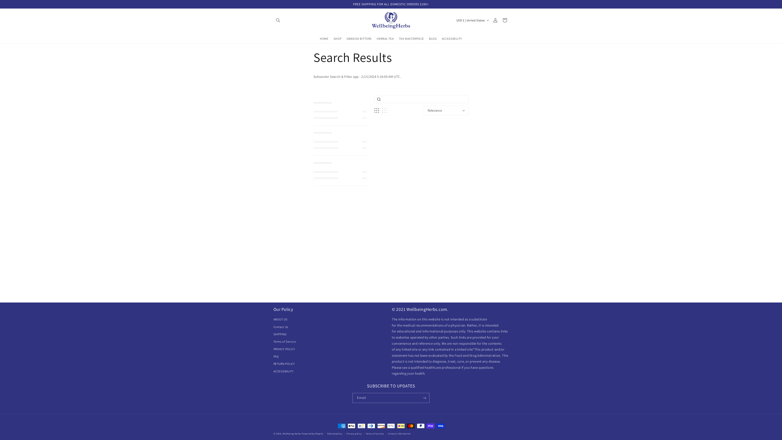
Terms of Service (284, 342)
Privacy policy (353, 433)
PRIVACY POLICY (284, 349)
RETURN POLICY (284, 364)
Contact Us (280, 327)
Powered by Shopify (312, 433)
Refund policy (334, 433)
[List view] (384, 110)
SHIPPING (280, 334)
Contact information (399, 433)
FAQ (276, 357)
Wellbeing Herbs (292, 433)
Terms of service (375, 433)
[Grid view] (377, 110)
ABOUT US (280, 319)
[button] (278, 20)
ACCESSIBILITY (283, 371)
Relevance (435, 110)
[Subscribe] (424, 398)
